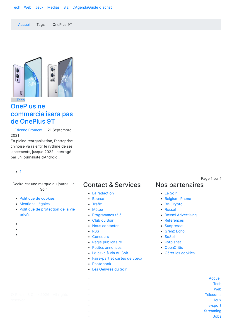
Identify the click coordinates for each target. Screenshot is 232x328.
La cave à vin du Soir (110, 253)
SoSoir (170, 236)
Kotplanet (173, 242)
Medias (54, 7)
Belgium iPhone (178, 198)
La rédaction (103, 193)
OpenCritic (174, 247)
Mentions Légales (35, 203)
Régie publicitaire (107, 242)
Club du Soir (103, 220)
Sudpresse (174, 225)
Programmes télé (106, 215)
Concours (100, 236)
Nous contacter (105, 225)
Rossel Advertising (181, 215)
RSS (95, 231)
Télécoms (213, 294)
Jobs (217, 316)
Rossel (170, 209)
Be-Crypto (174, 204)
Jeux (40, 7)
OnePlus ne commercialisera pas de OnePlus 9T (42, 113)
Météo (97, 209)
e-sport (214, 305)
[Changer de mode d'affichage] (219, 2)
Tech (16, 7)
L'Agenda (80, 7)
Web (28, 7)
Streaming (212, 311)
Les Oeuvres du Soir (109, 269)
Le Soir (171, 193)
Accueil (24, 24)
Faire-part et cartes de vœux (117, 258)
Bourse (98, 198)
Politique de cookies (37, 198)
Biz (66, 7)
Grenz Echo (175, 231)
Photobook (101, 263)
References (174, 220)
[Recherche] (220, 8)
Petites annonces (106, 247)
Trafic (97, 204)
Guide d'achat (100, 7)
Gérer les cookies (180, 253)
